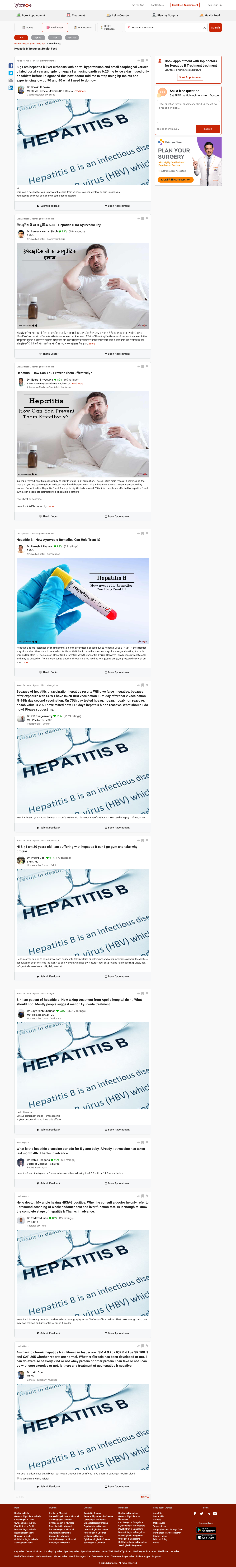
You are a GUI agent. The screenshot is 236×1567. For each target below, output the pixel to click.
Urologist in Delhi (22, 1536)
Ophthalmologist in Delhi (26, 1539)
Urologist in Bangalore (129, 1538)
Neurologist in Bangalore (130, 1535)
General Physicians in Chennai (98, 1516)
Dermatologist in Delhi (25, 1529)
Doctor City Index (34, 1551)
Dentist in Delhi (21, 1513)
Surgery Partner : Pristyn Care (167, 1529)
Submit (208, 128)
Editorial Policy (160, 1539)
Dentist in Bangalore (128, 1513)
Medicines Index (44, 1556)
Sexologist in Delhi (23, 1542)
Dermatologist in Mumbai (61, 1529)
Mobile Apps (159, 1523)
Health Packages (77, 1556)
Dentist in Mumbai (58, 1513)
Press (156, 1542)
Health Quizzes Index (168, 1551)
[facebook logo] (195, 1515)
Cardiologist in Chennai (95, 1519)
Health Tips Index (123, 1551)
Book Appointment (119, 205)
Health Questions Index (144, 1551)
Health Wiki (107, 1551)
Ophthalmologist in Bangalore (132, 1542)
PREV (21, 1497)
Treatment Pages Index (122, 1556)
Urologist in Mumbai (59, 1536)
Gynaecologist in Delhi (25, 1523)
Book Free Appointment (185, 5)
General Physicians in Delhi (27, 1516)
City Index (19, 1551)
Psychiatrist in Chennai (95, 1526)
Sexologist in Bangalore (129, 1545)
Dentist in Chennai (92, 1513)
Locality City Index (53, 1551)
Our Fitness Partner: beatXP (167, 1532)
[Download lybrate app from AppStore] (206, 1539)
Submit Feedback (50, 205)
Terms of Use (159, 1526)
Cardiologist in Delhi (24, 1519)
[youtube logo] (215, 1515)
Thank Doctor (50, 353)
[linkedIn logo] (208, 1515)
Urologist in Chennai (93, 1536)
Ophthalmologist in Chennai (97, 1539)
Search (215, 27)
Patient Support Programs (149, 1556)
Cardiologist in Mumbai (60, 1519)
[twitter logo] (201, 1515)
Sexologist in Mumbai (59, 1542)
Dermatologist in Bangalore (131, 1532)
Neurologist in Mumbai (60, 1532)
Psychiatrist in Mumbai (60, 1526)
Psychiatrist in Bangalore (130, 1529)
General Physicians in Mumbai (64, 1516)
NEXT (144, 1497)
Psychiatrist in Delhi (24, 1526)
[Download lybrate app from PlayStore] (206, 1532)
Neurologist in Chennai (95, 1532)
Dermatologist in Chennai (96, 1529)
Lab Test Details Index (98, 1556)
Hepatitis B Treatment (34, 43)
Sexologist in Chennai (94, 1542)
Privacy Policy (160, 1536)
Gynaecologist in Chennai (96, 1523)
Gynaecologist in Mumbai (61, 1523)
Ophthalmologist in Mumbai (62, 1539)
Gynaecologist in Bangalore (131, 1525)
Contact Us (158, 1516)
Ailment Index (60, 1556)
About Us (157, 1513)
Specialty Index (71, 1551)
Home (17, 43)
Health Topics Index (24, 1556)
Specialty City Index (90, 1551)
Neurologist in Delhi (24, 1532)
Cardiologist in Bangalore (130, 1522)
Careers (157, 1519)
